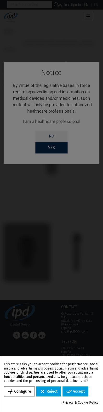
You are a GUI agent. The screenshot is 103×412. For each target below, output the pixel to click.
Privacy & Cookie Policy (80, 403)
